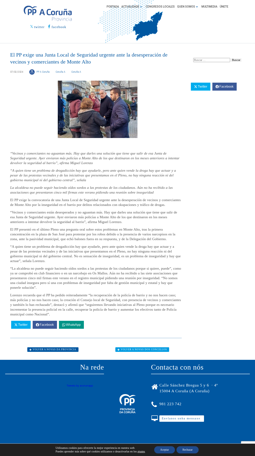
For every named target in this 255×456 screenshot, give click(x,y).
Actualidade (130, 6)
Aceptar (164, 449)
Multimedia (209, 6)
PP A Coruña (43, 71)
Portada (113, 6)
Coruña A (60, 71)
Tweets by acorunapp (80, 385)
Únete (224, 6)
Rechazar (187, 449)
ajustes (141, 451)
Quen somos (186, 6)
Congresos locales (160, 6)
